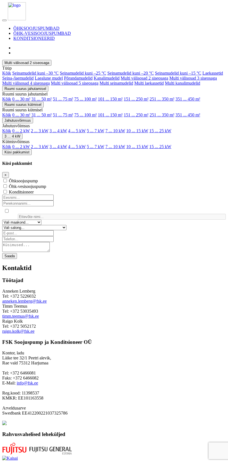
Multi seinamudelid (116, 83)
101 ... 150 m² (110, 99)
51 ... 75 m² (63, 99)
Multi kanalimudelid (182, 83)
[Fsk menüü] (4, 20)
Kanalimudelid (107, 78)
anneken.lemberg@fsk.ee (24, 301)
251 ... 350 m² (162, 99)
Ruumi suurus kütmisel (22, 104)
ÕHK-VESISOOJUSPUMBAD (42, 33)
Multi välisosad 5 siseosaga (74, 83)
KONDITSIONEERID (34, 38)
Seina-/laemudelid (18, 78)
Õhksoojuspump (23, 180)
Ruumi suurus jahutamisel (25, 89)
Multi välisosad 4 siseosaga (26, 83)
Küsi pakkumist (16, 152)
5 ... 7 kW (95, 130)
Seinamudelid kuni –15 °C (178, 73)
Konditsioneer (21, 192)
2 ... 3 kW (39, 130)
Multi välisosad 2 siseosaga (26, 63)
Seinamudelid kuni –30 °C (35, 73)
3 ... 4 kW (58, 130)
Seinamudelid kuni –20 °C (130, 73)
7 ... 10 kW (115, 130)
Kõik (6, 73)
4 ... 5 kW (77, 130)
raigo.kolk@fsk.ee (18, 331)
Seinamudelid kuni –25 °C (83, 73)
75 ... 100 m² (85, 99)
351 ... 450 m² (187, 99)
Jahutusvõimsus (17, 120)
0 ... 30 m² (21, 99)
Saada (9, 256)
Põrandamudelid (78, 78)
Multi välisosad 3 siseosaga (193, 78)
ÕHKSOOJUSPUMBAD (36, 28)
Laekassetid (212, 73)
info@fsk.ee (27, 383)
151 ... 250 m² (136, 99)
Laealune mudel (49, 78)
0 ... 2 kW (21, 130)
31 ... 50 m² (41, 99)
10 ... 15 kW (137, 130)
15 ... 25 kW (160, 130)
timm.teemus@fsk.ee (20, 316)
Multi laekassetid (149, 83)
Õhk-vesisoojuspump (27, 186)
